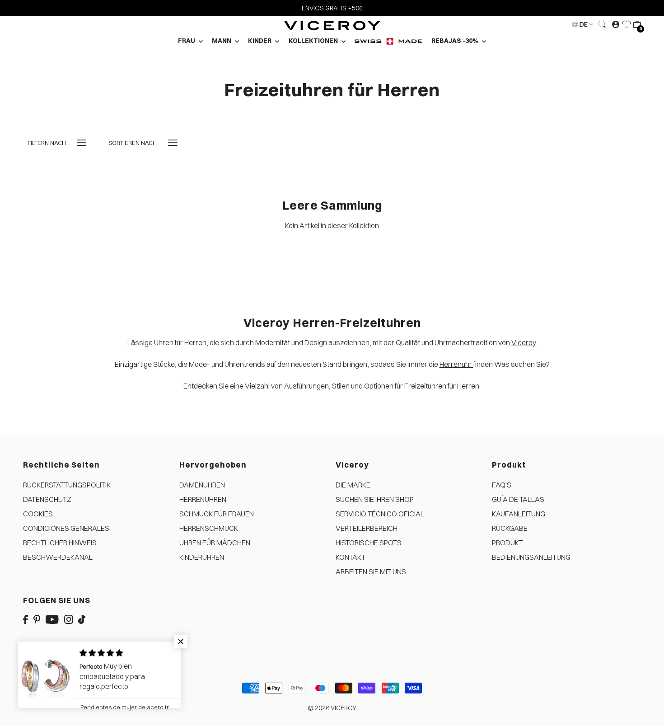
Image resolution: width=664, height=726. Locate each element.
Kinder (260, 41)
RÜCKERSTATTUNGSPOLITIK (67, 484)
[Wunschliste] (626, 24)
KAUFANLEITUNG (518, 513)
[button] (180, 641)
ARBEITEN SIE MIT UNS (371, 571)
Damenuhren (202, 484)
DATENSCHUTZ (47, 499)
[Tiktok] (81, 618)
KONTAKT (350, 557)
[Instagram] (68, 618)
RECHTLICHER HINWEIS (60, 542)
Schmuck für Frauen (216, 513)
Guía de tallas (518, 499)
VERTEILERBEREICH (366, 528)
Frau (187, 41)
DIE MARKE (353, 484)
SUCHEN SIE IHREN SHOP (375, 499)
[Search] (602, 24)
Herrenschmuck (208, 528)
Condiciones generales (66, 528)
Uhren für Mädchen (214, 542)
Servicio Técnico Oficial (380, 513)
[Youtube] (52, 618)
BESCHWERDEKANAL (58, 557)
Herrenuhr (456, 364)
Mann (222, 41)
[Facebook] (25, 618)
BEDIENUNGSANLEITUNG (531, 557)
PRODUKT (507, 542)
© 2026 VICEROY (332, 708)
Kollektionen (314, 41)
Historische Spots (369, 542)
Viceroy (523, 342)
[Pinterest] (37, 618)
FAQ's (501, 484)
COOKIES (38, 513)
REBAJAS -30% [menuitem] (455, 41)
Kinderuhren (201, 557)
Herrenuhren (202, 499)
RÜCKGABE (510, 528)
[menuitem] (388, 41)
